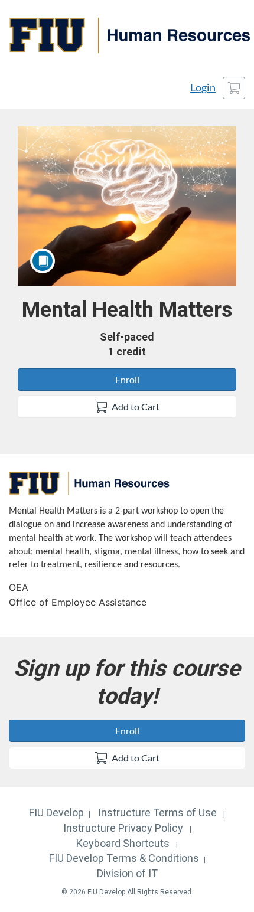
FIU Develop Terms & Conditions (124, 858)
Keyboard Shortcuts (123, 843)
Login (203, 87)
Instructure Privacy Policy (123, 828)
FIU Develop (56, 812)
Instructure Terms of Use (157, 812)
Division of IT (127, 873)
